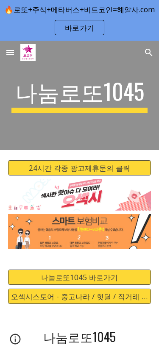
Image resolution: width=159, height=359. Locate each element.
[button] (10, 52)
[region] (79, 20)
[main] (79, 95)
